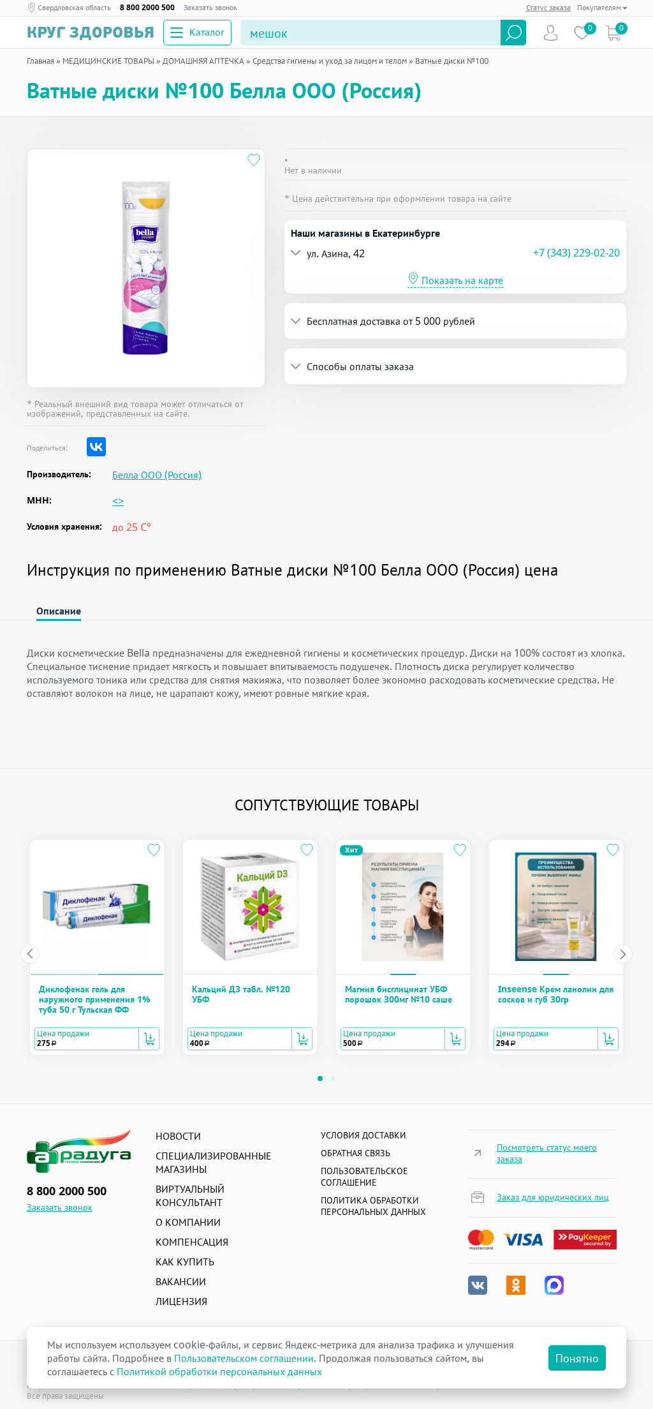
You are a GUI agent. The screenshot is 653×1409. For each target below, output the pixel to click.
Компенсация (192, 1242)
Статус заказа (548, 7)
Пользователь (551, 33)
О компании (188, 1222)
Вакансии (181, 1281)
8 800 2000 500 (147, 7)
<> (118, 501)
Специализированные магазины (214, 1162)
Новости (178, 1136)
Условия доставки (363, 1135)
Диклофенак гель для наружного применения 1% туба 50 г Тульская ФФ (94, 999)
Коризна (613, 33)
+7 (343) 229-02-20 (576, 253)
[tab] (455, 253)
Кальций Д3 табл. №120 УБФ (241, 994)
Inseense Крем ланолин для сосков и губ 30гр (555, 994)
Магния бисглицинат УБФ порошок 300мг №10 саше (398, 994)
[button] (412, 253)
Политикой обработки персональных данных (219, 1371)
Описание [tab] (58, 611)
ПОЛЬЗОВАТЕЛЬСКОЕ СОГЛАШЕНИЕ (364, 1176)
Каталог (206, 32)
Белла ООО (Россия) (157, 475)
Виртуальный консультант (190, 1195)
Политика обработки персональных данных (373, 1206)
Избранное (582, 33)
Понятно (577, 1358)
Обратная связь (355, 1153)
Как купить (185, 1262)
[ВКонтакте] (96, 446)
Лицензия (181, 1301)
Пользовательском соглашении (244, 1358)
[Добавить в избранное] (253, 160)
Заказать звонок (210, 7)
